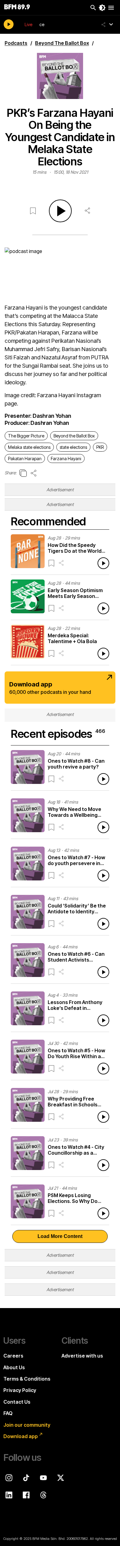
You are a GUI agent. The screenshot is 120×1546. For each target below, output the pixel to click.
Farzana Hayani (66, 458)
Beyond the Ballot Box (74, 435)
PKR (100, 447)
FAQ (8, 1413)
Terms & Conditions (26, 1379)
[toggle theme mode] (102, 7)
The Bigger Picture (26, 435)
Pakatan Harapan (25, 458)
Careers (13, 1356)
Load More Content (60, 1236)
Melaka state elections (29, 447)
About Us (14, 1367)
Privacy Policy (19, 1390)
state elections (73, 447)
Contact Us (16, 1402)
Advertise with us (82, 1356)
